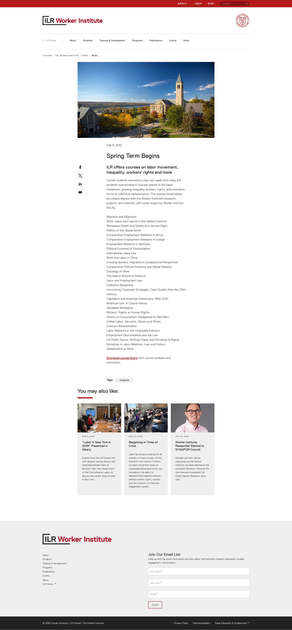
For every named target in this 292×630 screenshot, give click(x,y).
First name (155, 571)
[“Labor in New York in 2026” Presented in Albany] (99, 449)
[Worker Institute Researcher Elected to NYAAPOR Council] (192, 449)
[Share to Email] (80, 192)
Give (211, 3)
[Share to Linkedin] (80, 184)
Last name (155, 582)
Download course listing (122, 358)
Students (87, 40)
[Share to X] (80, 175)
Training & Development (112, 40)
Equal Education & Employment (231, 623)
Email (152, 594)
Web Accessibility (201, 623)
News (186, 40)
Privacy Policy (181, 623)
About (73, 40)
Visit (198, 3)
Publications (155, 40)
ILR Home (47, 55)
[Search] (246, 3)
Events (172, 40)
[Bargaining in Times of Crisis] (146, 449)
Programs (137, 40)
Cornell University (60, 623)
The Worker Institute (67, 55)
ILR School (75, 623)
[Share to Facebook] (80, 167)
